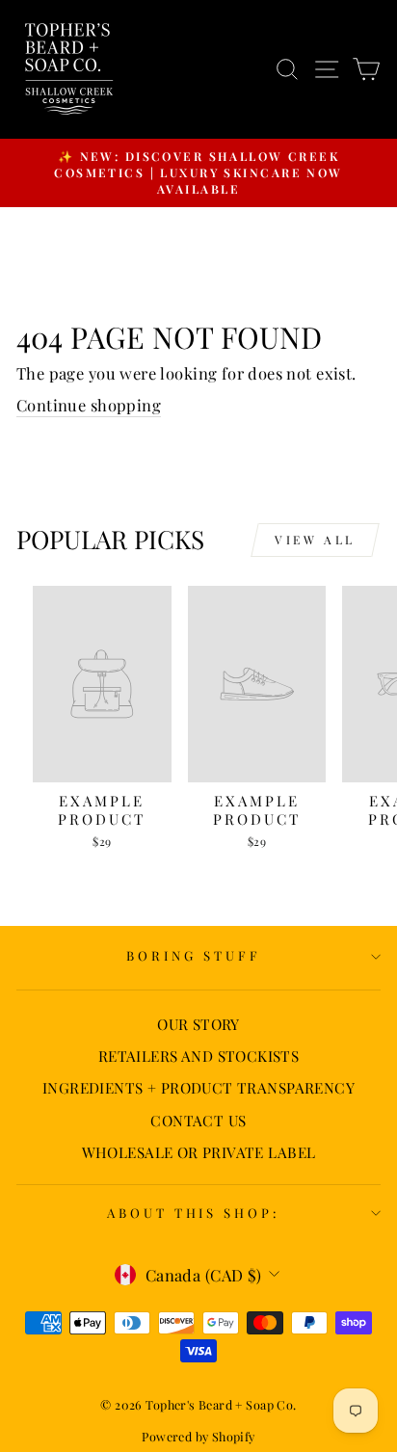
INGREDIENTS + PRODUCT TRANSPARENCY (198, 1087)
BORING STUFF (193, 955)
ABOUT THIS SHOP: (194, 1212)
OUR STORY (198, 1024)
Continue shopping (88, 404)
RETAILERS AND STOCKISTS (199, 1055)
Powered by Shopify (198, 1436)
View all (315, 539)
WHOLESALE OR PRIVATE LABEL (199, 1152)
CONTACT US (198, 1120)
